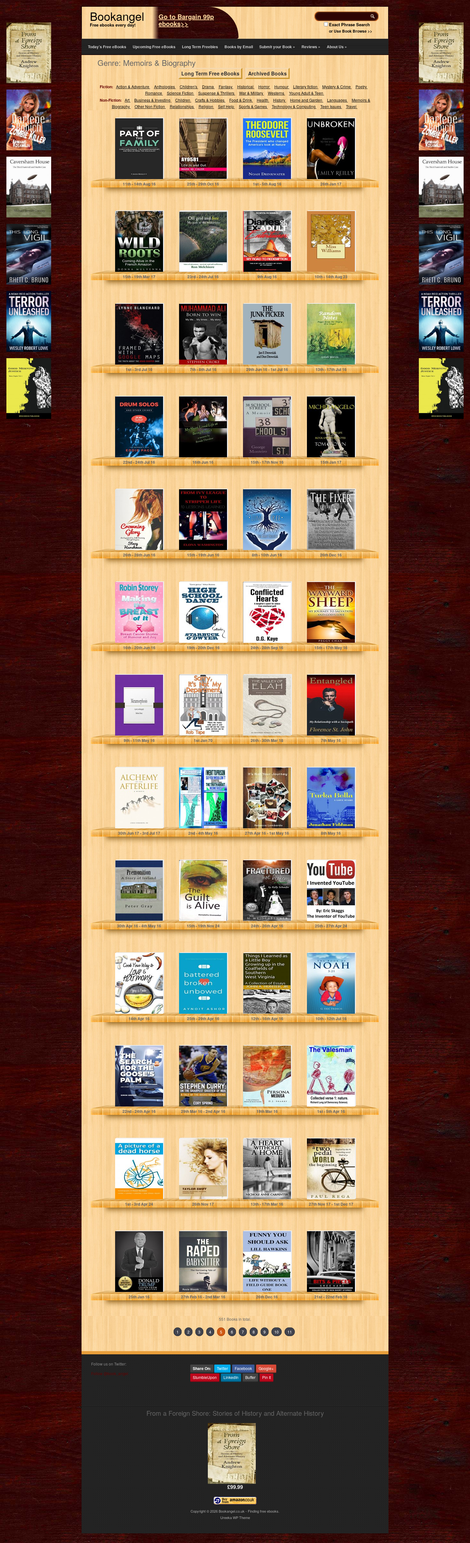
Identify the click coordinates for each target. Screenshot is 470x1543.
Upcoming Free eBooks (154, 47)
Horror (264, 86)
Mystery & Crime (337, 86)
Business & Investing (152, 100)
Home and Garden (306, 100)
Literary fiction (305, 86)
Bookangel (117, 16)
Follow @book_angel (109, 1373)
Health (263, 100)
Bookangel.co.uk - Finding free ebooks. (249, 1511)
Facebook (243, 1368)
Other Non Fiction (150, 106)
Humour (281, 86)
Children (183, 100)
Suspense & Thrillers (216, 93)
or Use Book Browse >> (350, 31)
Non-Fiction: (111, 100)
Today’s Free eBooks (107, 47)
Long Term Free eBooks (210, 73)
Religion (206, 106)
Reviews (311, 47)
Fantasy (226, 86)
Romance (154, 93)
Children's (189, 86)
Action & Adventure (133, 86)
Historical (246, 86)
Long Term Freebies (200, 47)
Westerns (276, 93)
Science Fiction (180, 93)
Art (127, 100)
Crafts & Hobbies (210, 100)
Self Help (226, 106)
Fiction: (106, 87)
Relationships (182, 106)
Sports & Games (253, 106)
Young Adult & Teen (306, 93)
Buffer (250, 1377)
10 (276, 1331)
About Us (337, 47)
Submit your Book (277, 47)
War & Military (251, 93)
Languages (337, 100)
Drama (208, 86)
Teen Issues (331, 106)
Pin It (266, 1377)
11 (289, 1331)
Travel (351, 106)
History (279, 100)
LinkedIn (231, 1377)
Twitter (222, 1368)
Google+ (266, 1368)
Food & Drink (241, 100)
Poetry (362, 86)
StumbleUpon (205, 1377)
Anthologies (165, 86)
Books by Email (238, 47)
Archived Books (267, 73)
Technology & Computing (294, 106)
